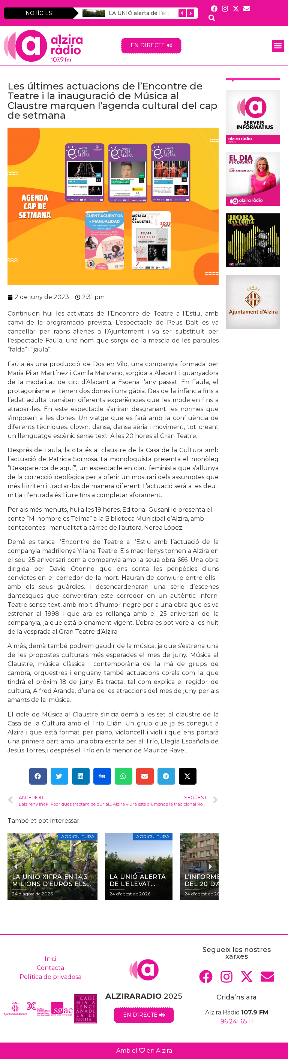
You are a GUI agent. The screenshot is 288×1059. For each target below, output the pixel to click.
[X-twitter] (235, 8)
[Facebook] (214, 8)
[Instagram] (225, 8)
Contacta (50, 967)
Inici (50, 958)
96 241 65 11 (236, 1021)
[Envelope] (247, 8)
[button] (278, 46)
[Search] (211, 17)
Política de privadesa (50, 976)
